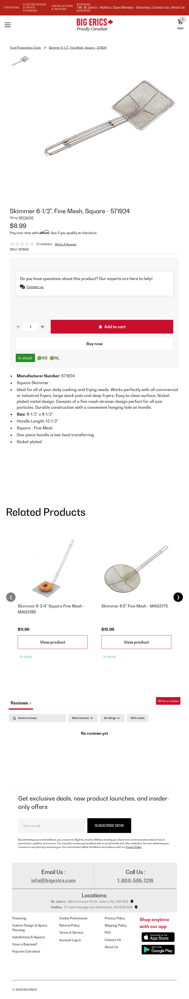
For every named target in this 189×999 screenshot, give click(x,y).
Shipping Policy (116, 925)
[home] (94, 24)
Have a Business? (24, 944)
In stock (25, 357)
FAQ (108, 932)
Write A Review (65, 244)
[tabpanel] (94, 750)
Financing (19, 918)
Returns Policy (69, 925)
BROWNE (26, 218)
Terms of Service (71, 932)
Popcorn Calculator (26, 951)
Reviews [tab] (21, 702)
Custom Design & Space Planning (29, 928)
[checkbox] (137, 718)
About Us (178, 7)
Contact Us (113, 940)
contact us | (161, 7)
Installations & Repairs (28, 937)
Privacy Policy (134, 846)
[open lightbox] (106, 124)
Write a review (168, 701)
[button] (37, 25)
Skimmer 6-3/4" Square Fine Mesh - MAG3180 (51, 609)
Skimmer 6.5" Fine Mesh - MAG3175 (134, 606)
